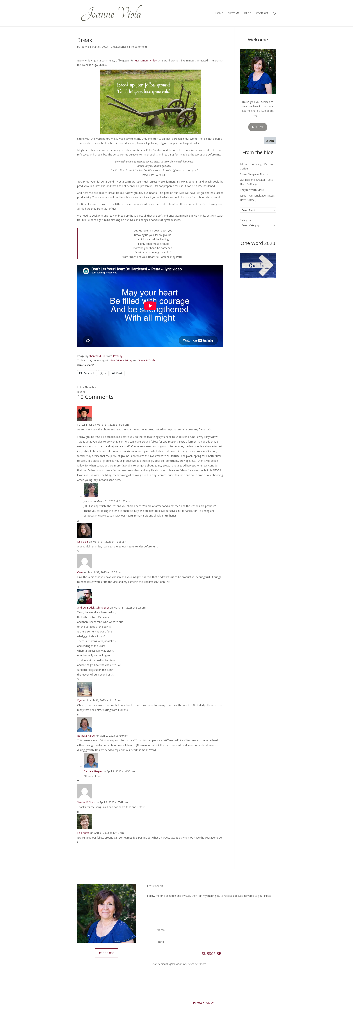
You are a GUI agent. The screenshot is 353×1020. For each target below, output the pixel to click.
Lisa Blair (82, 541)
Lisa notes (83, 833)
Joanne (85, 46)
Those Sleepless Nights (254, 174)
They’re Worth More (252, 190)
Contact (262, 13)
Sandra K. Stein (86, 802)
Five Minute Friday (146, 60)
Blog (247, 13)
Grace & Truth (146, 360)
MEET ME (258, 127)
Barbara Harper (86, 735)
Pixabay (117, 356)
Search (270, 140)
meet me (106, 952)
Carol (80, 572)
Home (219, 13)
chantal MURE (97, 356)
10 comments (139, 46)
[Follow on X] (157, 906)
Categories (246, 220)
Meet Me (233, 13)
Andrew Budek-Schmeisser (93, 607)
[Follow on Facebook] (150, 906)
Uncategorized (119, 46)
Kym (80, 700)
